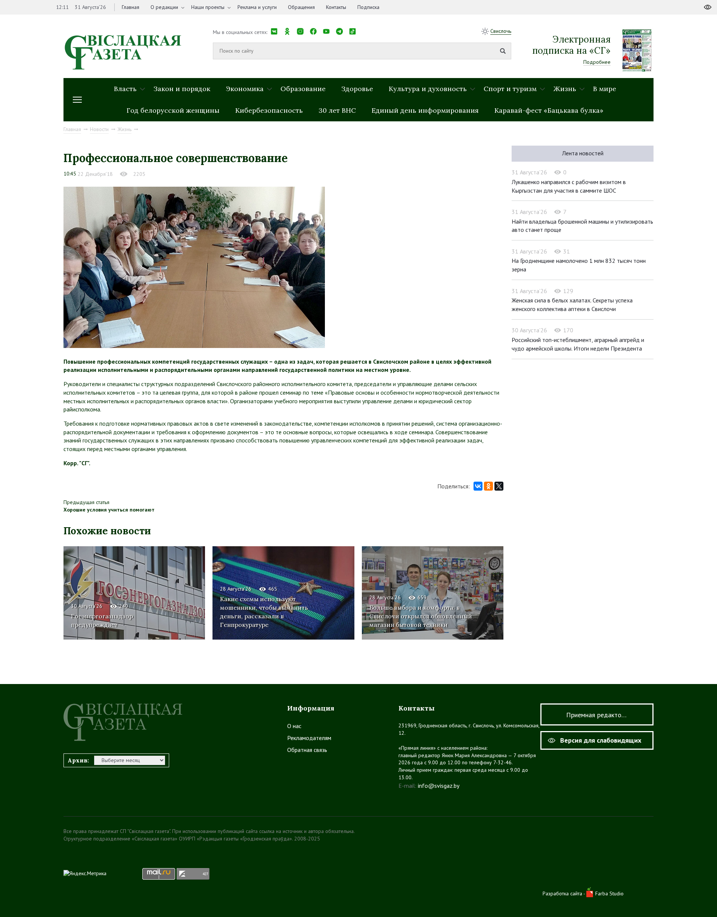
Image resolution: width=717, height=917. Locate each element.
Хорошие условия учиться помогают (109, 509)
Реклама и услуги (257, 7)
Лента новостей (582, 153)
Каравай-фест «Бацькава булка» (548, 110)
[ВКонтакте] (478, 486)
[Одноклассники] (488, 486)
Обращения (301, 7)
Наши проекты (207, 7)
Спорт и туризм (510, 88)
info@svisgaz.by (438, 785)
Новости (99, 129)
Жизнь (564, 88)
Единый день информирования (425, 110)
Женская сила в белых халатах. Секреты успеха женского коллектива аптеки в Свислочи (572, 304)
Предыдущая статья (86, 502)
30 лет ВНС (337, 110)
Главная (130, 7)
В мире (604, 88)
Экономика (245, 88)
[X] (498, 486)
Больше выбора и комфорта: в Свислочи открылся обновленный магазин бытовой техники (420, 616)
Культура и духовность (428, 88)
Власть (125, 88)
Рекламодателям (309, 738)
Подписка (368, 7)
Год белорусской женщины (173, 110)
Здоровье (357, 88)
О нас (294, 726)
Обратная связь (307, 749)
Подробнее (597, 62)
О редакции (164, 7)
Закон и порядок (181, 88)
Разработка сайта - (564, 893)
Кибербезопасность (269, 110)
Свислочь (500, 31)
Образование (303, 88)
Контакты (336, 7)
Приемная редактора (597, 715)
